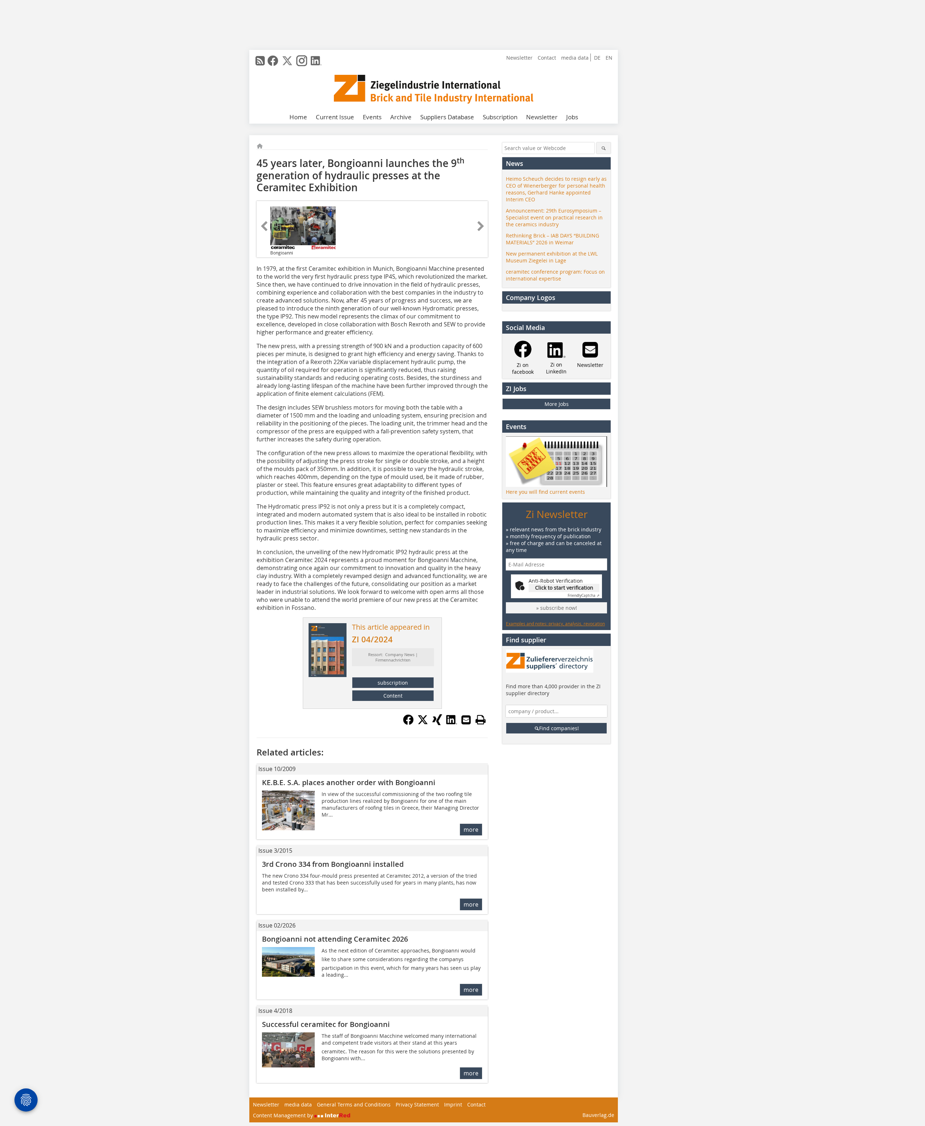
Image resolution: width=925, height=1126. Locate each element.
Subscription (500, 117)
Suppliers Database (447, 117)
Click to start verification (564, 587)
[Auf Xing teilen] (437, 723)
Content (393, 695)
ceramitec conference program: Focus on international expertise (555, 275)
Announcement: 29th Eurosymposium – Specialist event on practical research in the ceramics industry (554, 217)
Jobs (572, 117)
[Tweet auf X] (423, 723)
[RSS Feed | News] (260, 60)
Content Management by (283, 1115)
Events (372, 117)
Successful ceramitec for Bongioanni (326, 1024)
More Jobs (557, 404)
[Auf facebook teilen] (408, 723)
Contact (547, 57)
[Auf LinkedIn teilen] (451, 723)
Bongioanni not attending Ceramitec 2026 (335, 939)
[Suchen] (604, 148)
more (471, 830)
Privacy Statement (417, 1104)
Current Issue (335, 117)
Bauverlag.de (598, 1115)
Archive (401, 117)
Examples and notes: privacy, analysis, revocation (555, 623)
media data (575, 57)
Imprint (453, 1104)
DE (597, 57)
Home (298, 117)
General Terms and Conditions (354, 1104)
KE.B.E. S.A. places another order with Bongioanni (348, 782)
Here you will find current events (545, 491)
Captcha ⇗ (583, 595)
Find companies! (559, 728)
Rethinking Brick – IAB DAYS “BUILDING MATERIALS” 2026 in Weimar (552, 239)
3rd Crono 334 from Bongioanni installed (333, 864)
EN (609, 57)
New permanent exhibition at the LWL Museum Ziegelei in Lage (552, 257)
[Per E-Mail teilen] (466, 720)
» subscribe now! (556, 607)
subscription (393, 682)
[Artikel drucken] (480, 720)
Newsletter (519, 57)
